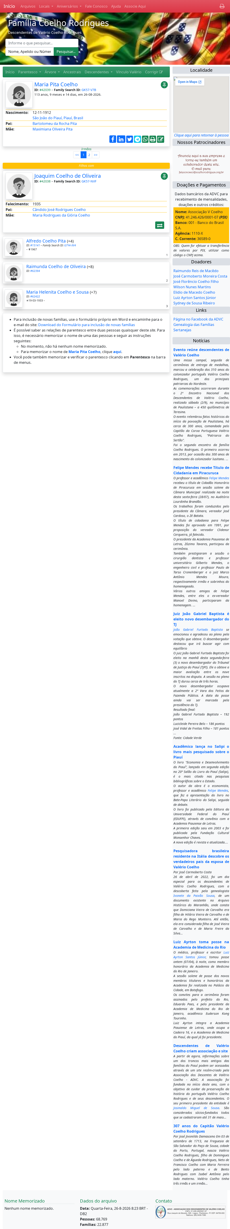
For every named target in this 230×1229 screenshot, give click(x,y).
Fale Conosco (96, 6)
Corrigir (152, 71)
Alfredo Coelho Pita (46, 241)
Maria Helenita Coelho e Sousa (57, 292)
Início (9, 6)
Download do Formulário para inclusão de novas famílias (86, 324)
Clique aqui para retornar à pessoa (201, 135)
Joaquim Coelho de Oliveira (67, 175)
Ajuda (116, 6)
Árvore (51, 71)
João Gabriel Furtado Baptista (198, 629)
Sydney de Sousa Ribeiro (194, 303)
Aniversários (68, 6)
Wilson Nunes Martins (192, 286)
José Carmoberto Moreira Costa (200, 276)
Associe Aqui (135, 6)
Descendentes (97, 71)
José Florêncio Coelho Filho (196, 281)
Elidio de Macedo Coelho (194, 292)
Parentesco (28, 71)
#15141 (35, 245)
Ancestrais (72, 71)
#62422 (35, 296)
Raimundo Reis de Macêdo (196, 270)
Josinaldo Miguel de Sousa (196, 1108)
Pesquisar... (66, 51)
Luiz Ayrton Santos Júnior (194, 297)
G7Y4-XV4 (70, 245)
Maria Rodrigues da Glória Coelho (61, 215)
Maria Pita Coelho (56, 84)
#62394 (35, 271)
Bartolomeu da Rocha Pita (55, 123)
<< (77, 155)
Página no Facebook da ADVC (198, 319)
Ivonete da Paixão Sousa (194, 895)
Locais (45, 6)
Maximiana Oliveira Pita (53, 129)
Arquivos (27, 6)
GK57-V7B (89, 90)
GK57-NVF (89, 181)
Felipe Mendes (219, 478)
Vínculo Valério (129, 71)
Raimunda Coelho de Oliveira (56, 266)
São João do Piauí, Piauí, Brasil (58, 117)
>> (95, 155)
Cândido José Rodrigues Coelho (59, 209)
